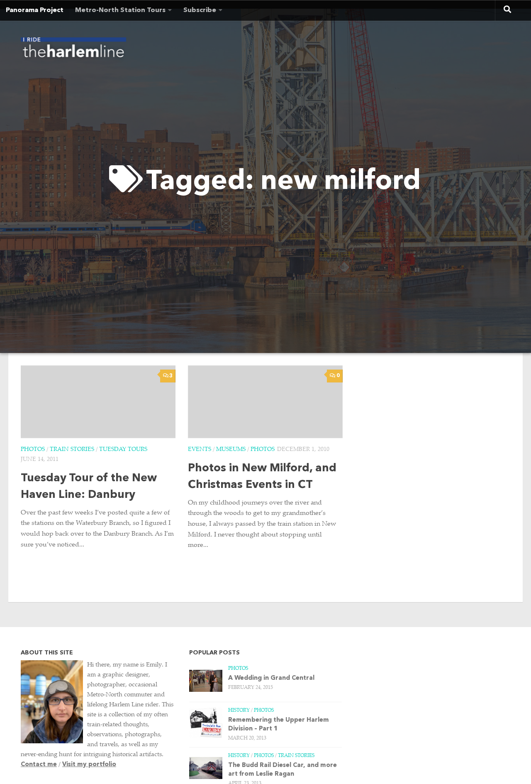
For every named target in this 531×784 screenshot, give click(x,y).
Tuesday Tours (123, 450)
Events (199, 450)
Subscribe (199, 10)
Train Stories (72, 450)
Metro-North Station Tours (120, 10)
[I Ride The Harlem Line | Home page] (73, 49)
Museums (231, 450)
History (239, 710)
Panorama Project (34, 10)
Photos (33, 450)
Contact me (39, 765)
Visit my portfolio (89, 765)
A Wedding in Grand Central (271, 678)
